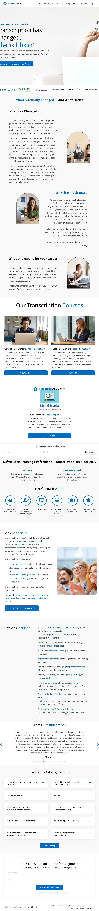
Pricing (60, 3)
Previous (1, 744)
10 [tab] (62, 761)
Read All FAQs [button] (49, 845)
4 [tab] (43, 761)
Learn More (53, 906)
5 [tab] (46, 761)
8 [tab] (56, 761)
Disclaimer (74, 908)
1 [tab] (34, 761)
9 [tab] (59, 761)
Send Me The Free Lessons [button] (49, 887)
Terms (82, 908)
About (38, 3)
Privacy (89, 906)
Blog (68, 3)
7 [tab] (53, 761)
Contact (83, 3)
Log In (93, 3)
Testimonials (80, 906)
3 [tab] (40, 761)
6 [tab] (49, 761)
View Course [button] (26, 372)
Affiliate (89, 908)
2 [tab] (37, 761)
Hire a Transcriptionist (66, 906)
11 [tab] (65, 761)
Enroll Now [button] (89, 452)
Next (98, 744)
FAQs (75, 3)
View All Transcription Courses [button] (22, 608)
